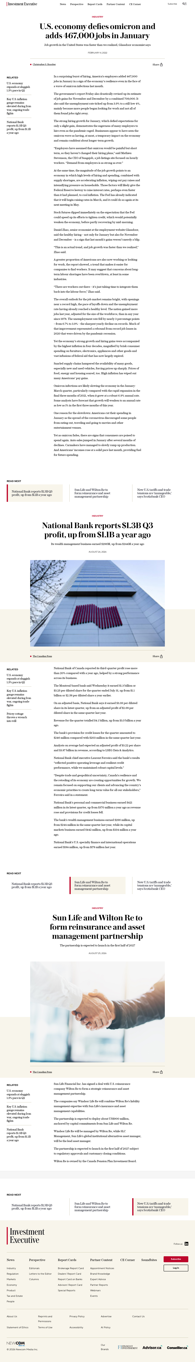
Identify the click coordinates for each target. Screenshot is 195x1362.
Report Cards (95, 4)
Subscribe (172, 4)
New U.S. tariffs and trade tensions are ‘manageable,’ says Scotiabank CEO (154, 493)
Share (156, 64)
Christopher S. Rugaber (44, 64)
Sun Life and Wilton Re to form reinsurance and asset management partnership (92, 493)
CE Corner (135, 4)
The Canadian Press (42, 656)
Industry (97, 17)
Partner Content (116, 4)
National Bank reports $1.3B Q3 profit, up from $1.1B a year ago (32, 493)
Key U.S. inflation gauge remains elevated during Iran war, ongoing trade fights (19, 106)
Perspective (76, 4)
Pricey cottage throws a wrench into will (17, 717)
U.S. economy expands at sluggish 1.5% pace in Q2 (18, 87)
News (63, 4)
